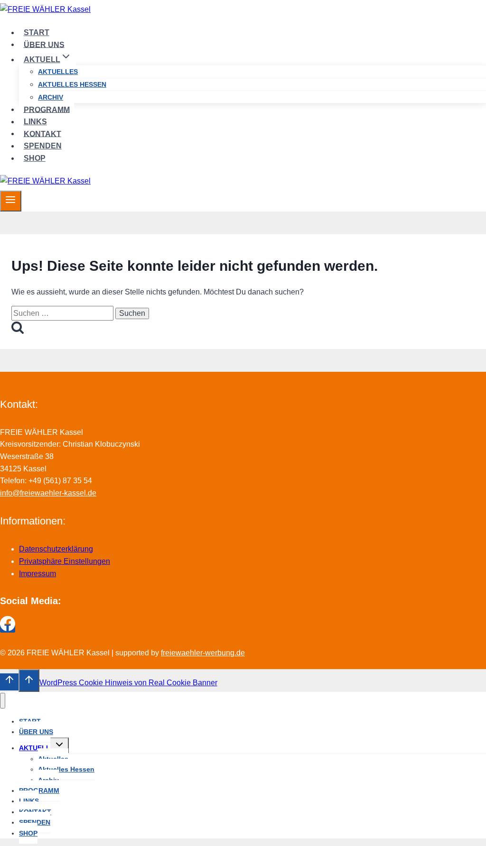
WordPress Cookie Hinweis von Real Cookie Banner (128, 683)
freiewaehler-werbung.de (203, 653)
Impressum (37, 574)
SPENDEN (43, 146)
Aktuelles (58, 71)
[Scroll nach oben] (9, 681)
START (36, 32)
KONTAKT (42, 133)
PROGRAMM (47, 109)
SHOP (35, 158)
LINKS (35, 122)
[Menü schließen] (2, 700)
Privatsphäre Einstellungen (64, 561)
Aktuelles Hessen (72, 84)
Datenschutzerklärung (56, 549)
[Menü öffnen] (10, 201)
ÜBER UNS (44, 44)
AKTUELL (34, 748)
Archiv (50, 97)
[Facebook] (7, 629)
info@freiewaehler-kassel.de (48, 493)
